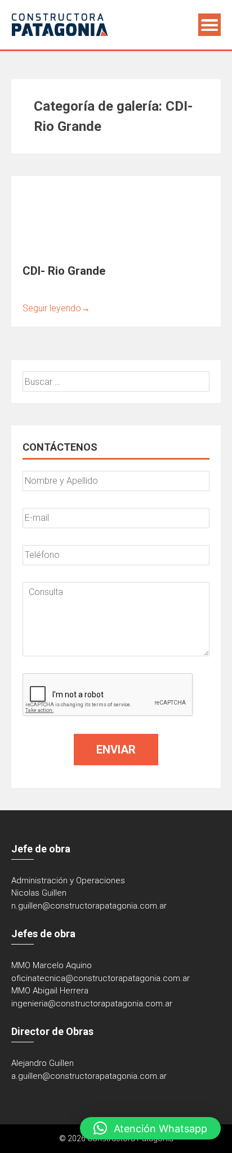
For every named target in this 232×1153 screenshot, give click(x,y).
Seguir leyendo (56, 308)
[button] (150, 1128)
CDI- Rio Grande (64, 271)
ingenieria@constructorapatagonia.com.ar (91, 1003)
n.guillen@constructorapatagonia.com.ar (89, 906)
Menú (209, 24)
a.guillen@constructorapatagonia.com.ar (89, 1076)
